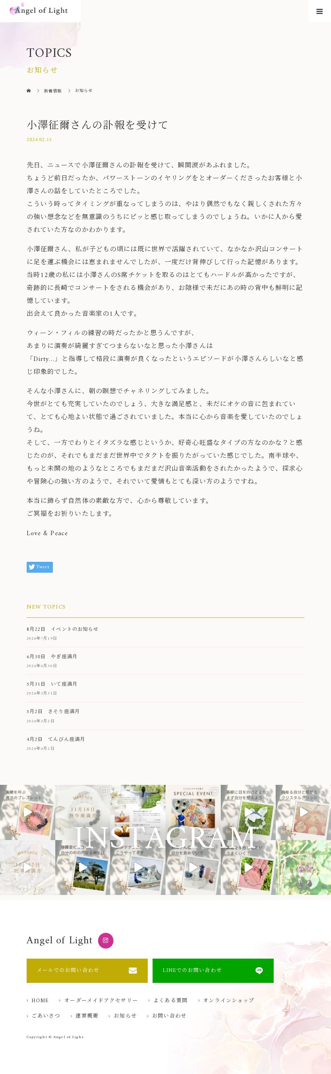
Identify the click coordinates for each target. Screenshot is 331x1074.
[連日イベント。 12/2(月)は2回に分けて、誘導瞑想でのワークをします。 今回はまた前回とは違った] (138, 812)
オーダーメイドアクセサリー (101, 1001)
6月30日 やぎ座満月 (52, 657)
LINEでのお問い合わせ (192, 970)
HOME (39, 1001)
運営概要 (86, 1016)
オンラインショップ (228, 1001)
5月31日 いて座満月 (52, 684)
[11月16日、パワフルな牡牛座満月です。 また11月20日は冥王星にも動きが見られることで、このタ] (83, 812)
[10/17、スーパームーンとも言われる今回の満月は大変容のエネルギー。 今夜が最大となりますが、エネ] (27, 867)
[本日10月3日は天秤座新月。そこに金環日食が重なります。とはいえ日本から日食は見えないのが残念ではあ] (303, 867)
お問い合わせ (169, 1016)
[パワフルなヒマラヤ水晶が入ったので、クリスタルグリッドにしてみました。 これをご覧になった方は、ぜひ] (303, 812)
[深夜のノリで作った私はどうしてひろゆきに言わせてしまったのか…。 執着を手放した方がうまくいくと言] (248, 867)
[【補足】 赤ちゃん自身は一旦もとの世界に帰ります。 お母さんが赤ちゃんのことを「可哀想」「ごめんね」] (193, 867)
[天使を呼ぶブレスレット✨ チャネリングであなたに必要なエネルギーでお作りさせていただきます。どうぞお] (27, 812)
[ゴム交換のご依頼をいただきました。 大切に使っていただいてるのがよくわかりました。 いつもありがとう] (138, 867)
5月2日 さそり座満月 (53, 712)
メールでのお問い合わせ (68, 970)
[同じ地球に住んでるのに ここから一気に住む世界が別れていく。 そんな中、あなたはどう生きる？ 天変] (248, 812)
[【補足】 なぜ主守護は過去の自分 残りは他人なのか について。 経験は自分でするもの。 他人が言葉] (83, 867)
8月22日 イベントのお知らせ (63, 630)
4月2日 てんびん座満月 (56, 740)
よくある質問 (170, 1001)
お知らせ (125, 1016)
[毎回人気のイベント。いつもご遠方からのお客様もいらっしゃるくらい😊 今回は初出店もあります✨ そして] (193, 812)
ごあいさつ (45, 1016)
